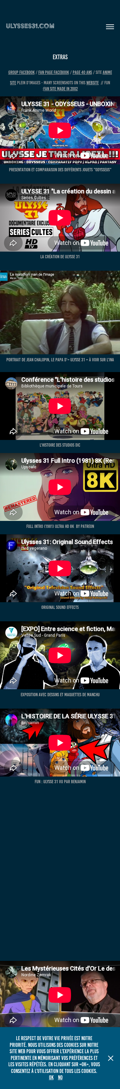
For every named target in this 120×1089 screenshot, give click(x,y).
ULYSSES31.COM (30, 26)
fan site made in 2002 (60, 88)
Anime (107, 72)
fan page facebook (53, 72)
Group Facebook (21, 72)
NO (60, 1077)
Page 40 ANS (82, 72)
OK (51, 1077)
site (13, 82)
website (92, 82)
